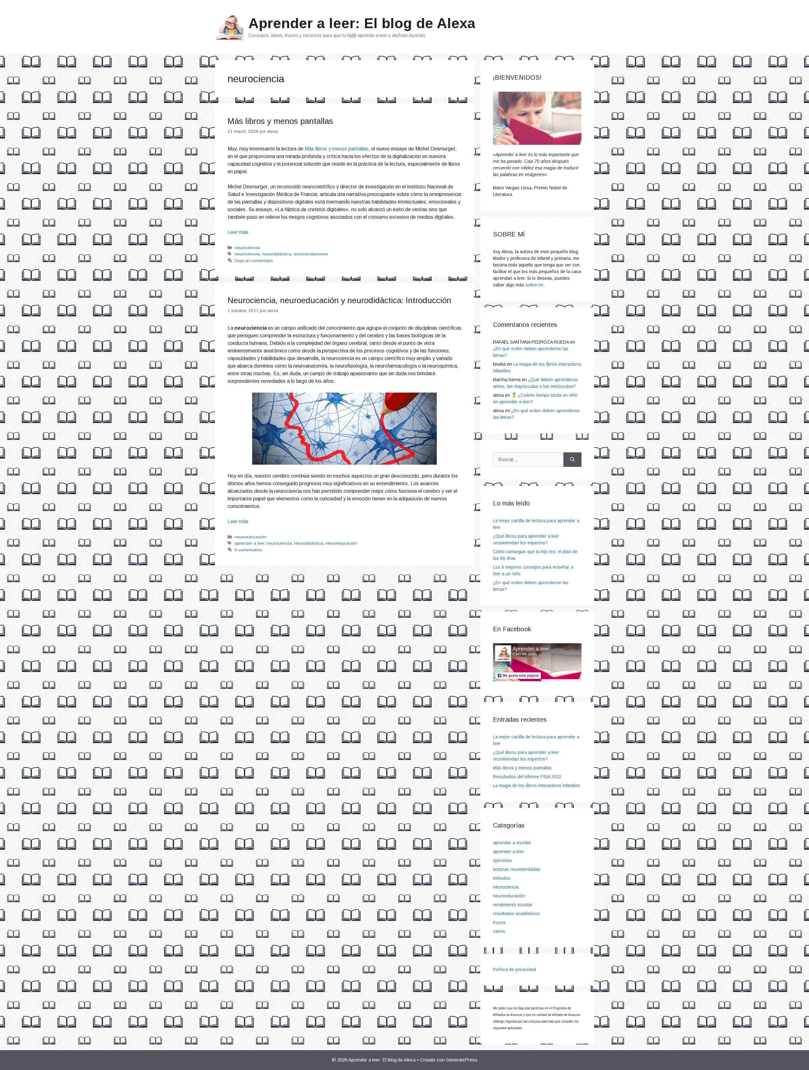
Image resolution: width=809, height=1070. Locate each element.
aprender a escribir (512, 842)
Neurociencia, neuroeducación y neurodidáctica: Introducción (339, 300)
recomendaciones (310, 254)
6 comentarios (248, 549)
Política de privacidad (514, 969)
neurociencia (247, 247)
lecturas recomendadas (516, 869)
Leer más (238, 232)
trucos (499, 922)
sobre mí (535, 284)
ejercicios (502, 860)
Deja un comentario (253, 260)
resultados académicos (516, 913)
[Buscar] (572, 459)
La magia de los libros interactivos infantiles (536, 785)
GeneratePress (461, 1059)
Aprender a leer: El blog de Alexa (361, 23)
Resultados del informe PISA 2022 (527, 776)
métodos (501, 878)
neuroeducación (250, 537)
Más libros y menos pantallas (280, 121)
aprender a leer (249, 543)
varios (499, 931)
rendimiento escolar (512, 904)
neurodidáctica (276, 254)
